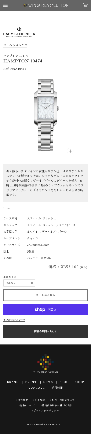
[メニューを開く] (9, 5)
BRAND (13, 382)
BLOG (64, 382)
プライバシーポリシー (46, 411)
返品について (27, 405)
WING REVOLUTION (48, 424)
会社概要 (23, 400)
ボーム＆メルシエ (15, 45)
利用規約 (40, 400)
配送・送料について (63, 400)
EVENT (31, 382)
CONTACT (37, 388)
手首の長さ (9, 277)
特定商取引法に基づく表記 (57, 405)
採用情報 (57, 388)
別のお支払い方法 (14, 320)
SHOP (79, 382)
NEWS (48, 382)
